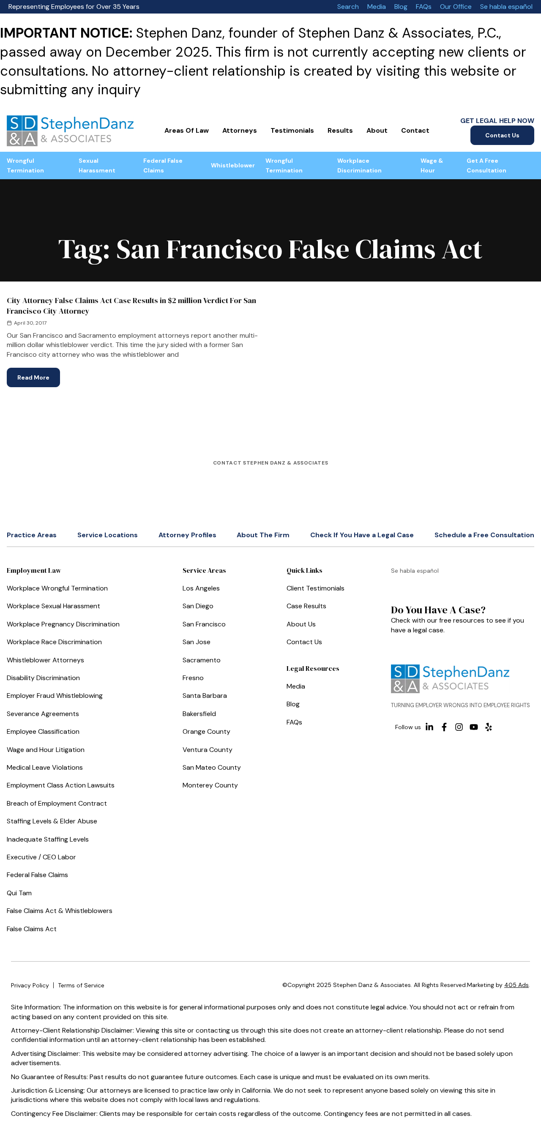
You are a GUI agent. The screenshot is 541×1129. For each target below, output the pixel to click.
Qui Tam (19, 892)
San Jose (196, 641)
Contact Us (502, 135)
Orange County (206, 731)
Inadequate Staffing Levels (48, 839)
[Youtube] (474, 727)
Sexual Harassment (97, 165)
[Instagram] (459, 727)
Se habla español (506, 6)
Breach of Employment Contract (57, 803)
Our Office (456, 6)
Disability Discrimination (43, 677)
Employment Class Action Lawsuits (61, 785)
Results (340, 130)
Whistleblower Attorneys (45, 660)
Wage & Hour (432, 165)
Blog (400, 6)
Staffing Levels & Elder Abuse (52, 821)
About (377, 130)
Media (376, 6)
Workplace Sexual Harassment (53, 605)
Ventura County (207, 749)
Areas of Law (186, 130)
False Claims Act (32, 928)
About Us (301, 624)
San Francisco (204, 624)
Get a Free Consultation (486, 165)
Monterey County (210, 785)
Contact (415, 130)
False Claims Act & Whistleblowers (59, 910)
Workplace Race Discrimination (54, 641)
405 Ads (516, 985)
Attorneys (239, 130)
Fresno (193, 677)
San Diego (198, 605)
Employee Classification (43, 731)
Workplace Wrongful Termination (57, 588)
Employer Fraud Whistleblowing (55, 695)
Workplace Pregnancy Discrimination (63, 624)
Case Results (306, 605)
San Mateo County (212, 767)
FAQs (424, 6)
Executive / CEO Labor (41, 857)
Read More (38, 374)
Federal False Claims (163, 165)
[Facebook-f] (444, 727)
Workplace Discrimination (359, 165)
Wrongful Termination (25, 165)
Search (348, 6)
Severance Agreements (43, 713)
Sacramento (202, 660)
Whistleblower (233, 165)
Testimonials (292, 130)
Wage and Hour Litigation (46, 749)
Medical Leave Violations (45, 767)
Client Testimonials (315, 588)
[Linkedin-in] (429, 727)
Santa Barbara (205, 695)
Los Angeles (201, 588)
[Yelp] (488, 727)
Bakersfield (199, 713)
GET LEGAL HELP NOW (497, 120)
